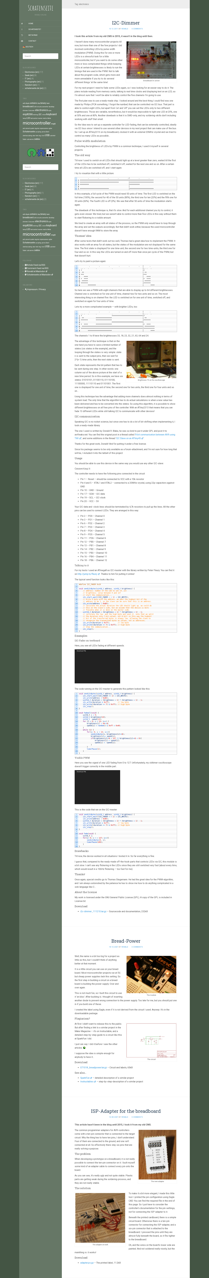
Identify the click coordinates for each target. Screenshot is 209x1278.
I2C (40, 114)
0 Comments (137, 29)
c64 (35, 107)
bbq (39, 103)
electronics (41, 110)
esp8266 (28, 114)
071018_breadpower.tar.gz (93, 1067)
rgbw (50, 128)
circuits (39, 107)
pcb (24, 128)
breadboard (28, 106)
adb (24, 103)
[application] (97, 666)
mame (40, 118)
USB (47, 135)
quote (32, 128)
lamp (24, 118)
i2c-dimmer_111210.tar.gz (93, 911)
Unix (43, 136)
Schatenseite (29, 131)
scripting (38, 132)
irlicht (44, 115)
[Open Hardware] (41, 152)
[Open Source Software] (31, 152)
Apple (28, 103)
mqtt (53, 123)
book (48, 103)
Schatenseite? (34, 29)
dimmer (25, 110)
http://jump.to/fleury (87, 574)
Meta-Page (33, 35)
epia (49, 110)
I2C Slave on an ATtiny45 (128, 438)
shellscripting (27, 136)
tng (40, 136)
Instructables (86, 1081)
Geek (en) (29, 75)
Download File (81, 651)
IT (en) (28, 78)
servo (43, 132)
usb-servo (30, 139)
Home (30, 24)
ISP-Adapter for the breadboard (126, 1111)
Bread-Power (125, 941)
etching (35, 115)
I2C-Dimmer (126, 22)
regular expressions (41, 128)
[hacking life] (50, 152)
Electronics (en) (32, 72)
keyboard (51, 114)
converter (45, 107)
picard (28, 128)
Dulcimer (31, 110)
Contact (32, 41)
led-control (34, 118)
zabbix (37, 139)
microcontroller (37, 123)
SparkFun (85, 1078)
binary (43, 103)
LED (28, 118)
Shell (47, 132)
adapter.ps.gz (87, 1262)
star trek (35, 136)
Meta (49, 118)
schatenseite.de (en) (34, 88)
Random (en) (31, 85)
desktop (51, 107)
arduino (33, 103)
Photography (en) (33, 82)
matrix (45, 118)
